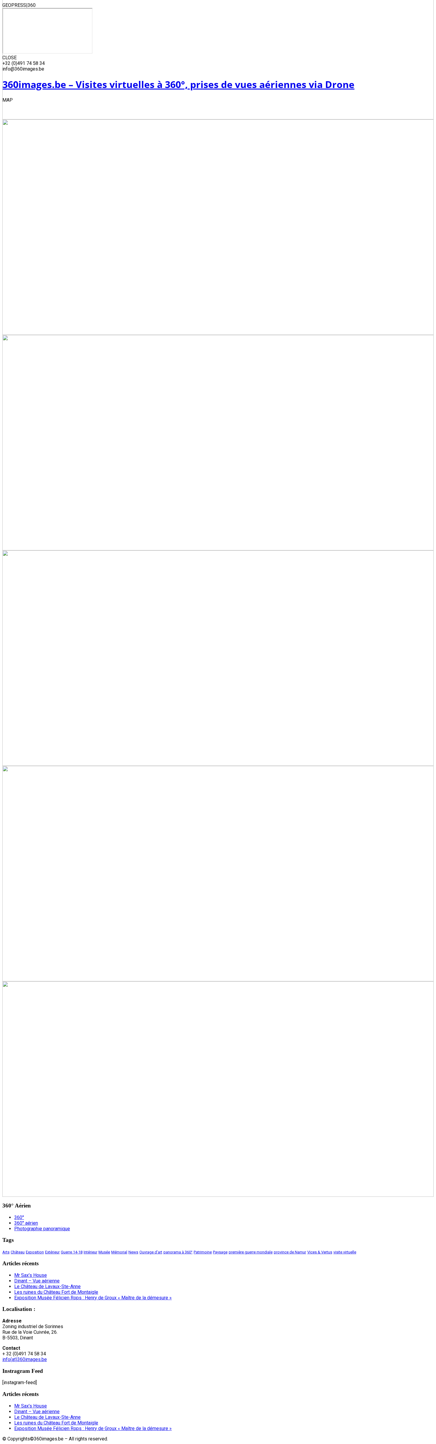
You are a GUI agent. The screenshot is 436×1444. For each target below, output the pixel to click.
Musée (104, 1252)
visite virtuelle (344, 1252)
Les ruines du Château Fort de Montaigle (56, 1292)
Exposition (35, 1252)
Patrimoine (203, 1252)
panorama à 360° (177, 1252)
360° (19, 1217)
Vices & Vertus (319, 1252)
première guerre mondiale (251, 1252)
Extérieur (52, 1252)
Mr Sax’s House (30, 1275)
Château (18, 1252)
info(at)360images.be (24, 1359)
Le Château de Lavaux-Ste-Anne (47, 1286)
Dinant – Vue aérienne (37, 1281)
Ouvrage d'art (150, 1252)
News (133, 1252)
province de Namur (290, 1252)
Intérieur (90, 1252)
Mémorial (119, 1252)
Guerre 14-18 (71, 1252)
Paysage (220, 1252)
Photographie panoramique (42, 1228)
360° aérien (26, 1223)
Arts (5, 1252)
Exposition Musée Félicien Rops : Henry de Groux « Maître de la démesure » (93, 1298)
